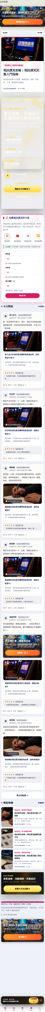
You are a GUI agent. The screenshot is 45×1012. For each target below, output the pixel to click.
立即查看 (33, 1000)
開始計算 (22, 295)
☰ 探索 (5, 33)
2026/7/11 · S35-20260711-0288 (20, 318)
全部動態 (41, 306)
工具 (22, 1009)
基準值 (7, 254)
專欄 (23, 904)
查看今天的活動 (22, 889)
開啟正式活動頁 (22, 189)
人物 (40, 1009)
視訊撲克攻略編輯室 (9, 88)
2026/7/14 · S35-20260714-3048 (20, 547)
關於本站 (4, 904)
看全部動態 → (22, 795)
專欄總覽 (41, 803)
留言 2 (10, 458)
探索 (14, 1009)
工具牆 (28, 904)
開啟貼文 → (22, 385)
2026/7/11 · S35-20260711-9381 (20, 620)
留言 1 (10, 385)
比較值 (7, 267)
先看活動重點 (22, 196)
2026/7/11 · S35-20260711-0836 (20, 397)
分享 (15, 385)
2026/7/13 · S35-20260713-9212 (20, 723)
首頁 (5, 1009)
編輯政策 (17, 904)
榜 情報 (40, 33)
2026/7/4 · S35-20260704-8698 (20, 470)
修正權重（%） (10, 281)
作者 (10, 904)
